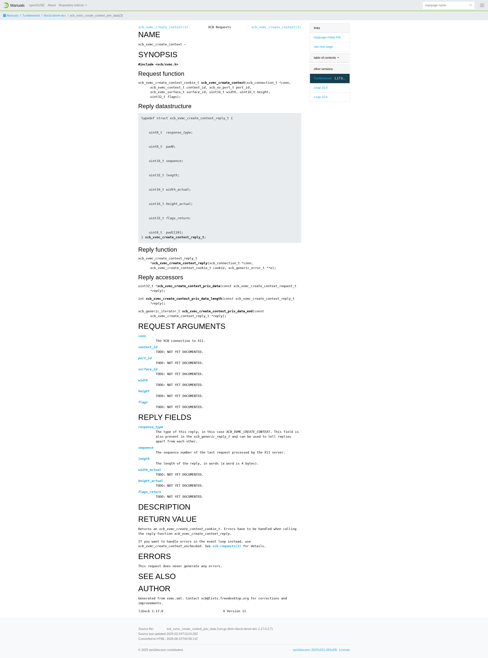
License (344, 650)
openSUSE (37, 5)
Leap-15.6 (320, 97)
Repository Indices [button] (72, 5)
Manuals (12, 15)
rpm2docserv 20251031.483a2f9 (315, 650)
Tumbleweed (31, 15)
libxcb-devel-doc (55, 15)
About (52, 5)
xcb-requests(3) (227, 546)
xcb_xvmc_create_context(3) (163, 27)
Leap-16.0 (320, 87)
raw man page (323, 46)
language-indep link (327, 37)
